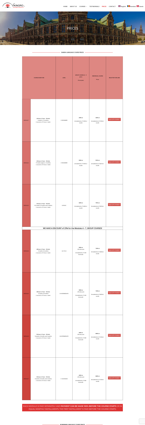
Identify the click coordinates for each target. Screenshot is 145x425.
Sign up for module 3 (114, 204)
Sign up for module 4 (114, 250)
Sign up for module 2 (114, 162)
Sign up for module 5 (114, 293)
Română (133, 6)
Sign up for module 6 (114, 335)
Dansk (141, 6)
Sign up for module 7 (114, 378)
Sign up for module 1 (114, 119)
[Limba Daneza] (14, 5)
